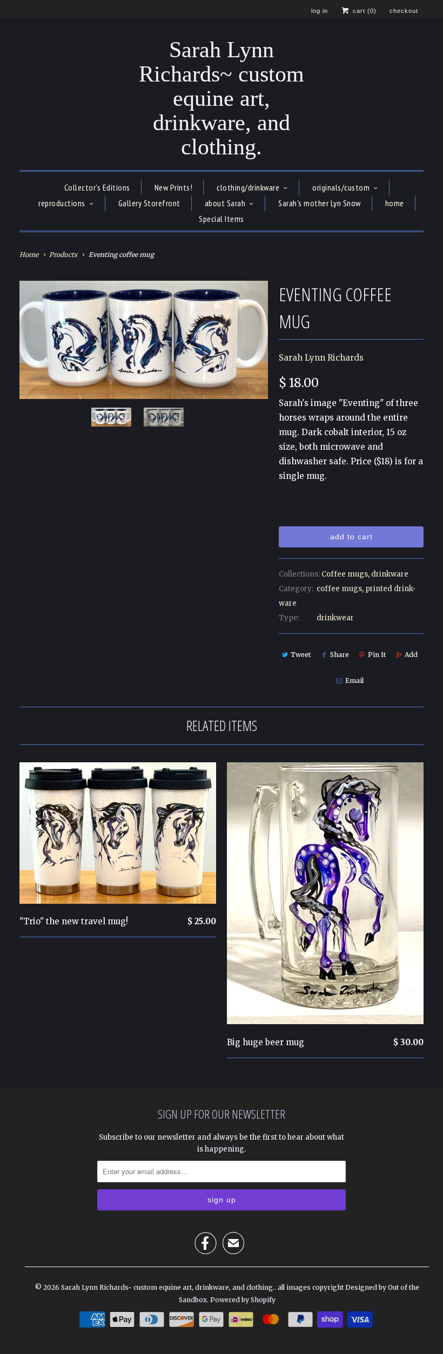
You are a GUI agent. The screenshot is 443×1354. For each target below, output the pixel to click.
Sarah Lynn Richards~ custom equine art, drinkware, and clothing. (221, 98)
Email (354, 680)
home (394, 203)
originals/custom (341, 187)
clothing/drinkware (248, 187)
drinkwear (335, 617)
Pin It (377, 655)
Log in (319, 11)
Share (339, 655)
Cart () (364, 11)
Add (411, 655)
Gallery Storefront (149, 203)
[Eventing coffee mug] (143, 340)
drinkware (389, 574)
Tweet (301, 655)
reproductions (61, 203)
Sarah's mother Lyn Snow (319, 203)
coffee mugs (339, 588)
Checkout (404, 11)
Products (63, 255)
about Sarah (225, 203)
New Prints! (174, 187)
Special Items (221, 218)
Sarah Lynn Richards (321, 358)
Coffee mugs (344, 574)
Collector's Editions (97, 187)
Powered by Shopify (243, 1300)
